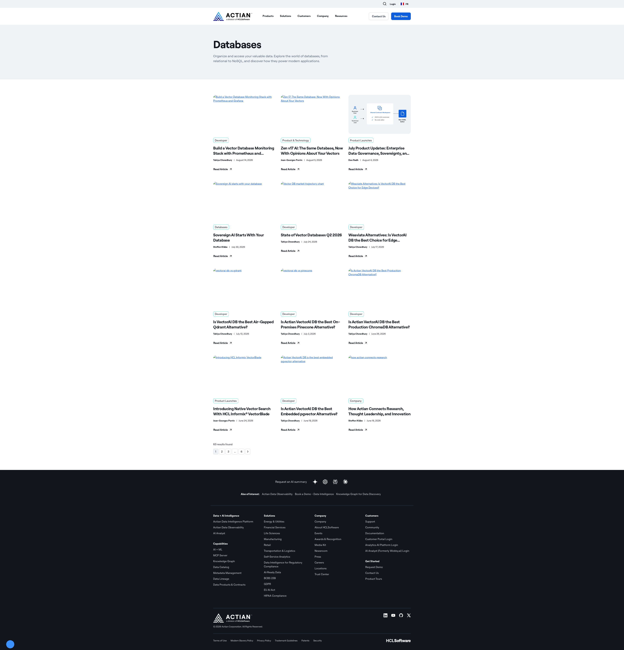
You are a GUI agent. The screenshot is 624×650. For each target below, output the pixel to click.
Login (393, 4)
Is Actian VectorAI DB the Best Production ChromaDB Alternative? (379, 324)
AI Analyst (219, 533)
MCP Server (220, 555)
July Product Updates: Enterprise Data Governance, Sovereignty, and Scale (378, 151)
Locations (320, 568)
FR (407, 4)
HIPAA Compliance (275, 595)
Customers (304, 16)
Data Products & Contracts (229, 584)
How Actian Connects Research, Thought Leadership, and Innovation (379, 411)
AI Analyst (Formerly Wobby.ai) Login (387, 550)
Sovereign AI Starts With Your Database (238, 237)
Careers (319, 562)
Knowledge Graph (224, 561)
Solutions (285, 16)
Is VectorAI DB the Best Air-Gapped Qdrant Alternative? (243, 324)
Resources (341, 16)
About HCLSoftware (327, 527)
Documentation (374, 533)
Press (318, 556)
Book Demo (401, 16)
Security (317, 640)
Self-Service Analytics (277, 556)
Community (372, 527)
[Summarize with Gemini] (315, 481)
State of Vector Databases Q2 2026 (311, 234)
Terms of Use (220, 640)
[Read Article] (244, 114)
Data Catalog (221, 567)
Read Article (220, 169)
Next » (247, 451)
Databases (221, 227)
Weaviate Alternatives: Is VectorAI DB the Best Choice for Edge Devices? (377, 237)
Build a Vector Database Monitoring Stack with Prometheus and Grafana (243, 151)
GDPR (267, 584)
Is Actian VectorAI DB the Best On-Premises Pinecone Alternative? (310, 324)
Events (318, 533)
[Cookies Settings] (10, 644)
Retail (267, 545)
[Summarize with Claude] (345, 481)
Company (323, 16)
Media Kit (320, 545)
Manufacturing (273, 539)
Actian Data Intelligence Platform (233, 521)
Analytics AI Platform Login (381, 545)
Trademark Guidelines (286, 640)
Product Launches (361, 140)
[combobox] (404, 4)
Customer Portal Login (378, 539)
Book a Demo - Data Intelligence (314, 494)
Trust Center (322, 574)
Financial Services (274, 527)
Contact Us (378, 16)
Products (268, 16)
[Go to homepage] (232, 16)
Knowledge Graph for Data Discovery (358, 494)
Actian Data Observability (277, 494)
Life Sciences (272, 533)
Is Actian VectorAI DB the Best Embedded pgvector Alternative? (309, 411)
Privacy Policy (264, 640)
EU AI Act (269, 589)
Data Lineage (221, 578)
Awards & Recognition (328, 539)
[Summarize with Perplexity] (335, 481)
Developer (221, 140)
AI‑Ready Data (272, 572)
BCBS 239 (270, 578)
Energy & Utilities (274, 521)
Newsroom (321, 550)
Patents (305, 640)
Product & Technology (295, 140)
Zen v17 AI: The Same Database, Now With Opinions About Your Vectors (312, 151)
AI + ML (217, 549)
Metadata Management (227, 573)
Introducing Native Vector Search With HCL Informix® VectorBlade (241, 411)
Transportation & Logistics (279, 550)
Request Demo (374, 567)
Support (370, 521)
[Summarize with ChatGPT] (325, 481)
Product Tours (373, 578)
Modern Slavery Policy (242, 640)
